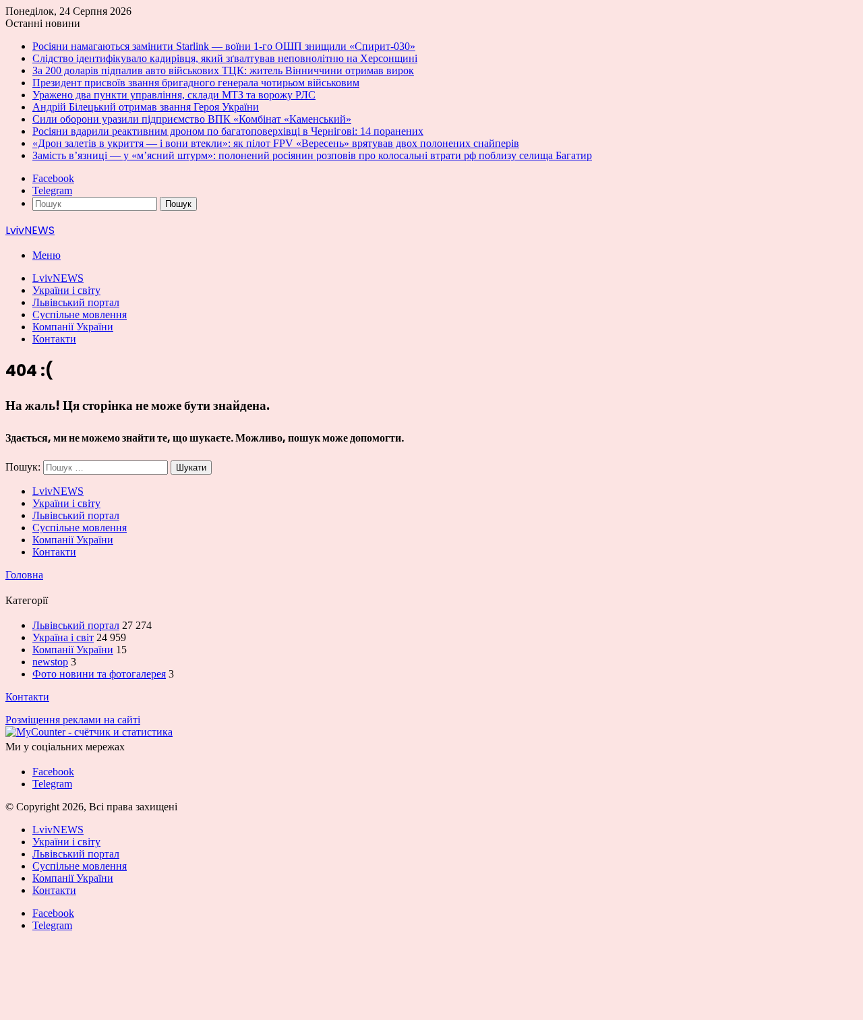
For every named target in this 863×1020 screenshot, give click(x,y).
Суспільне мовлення (79, 314)
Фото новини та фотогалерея (99, 674)
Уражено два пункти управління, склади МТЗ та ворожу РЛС (174, 94)
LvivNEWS (58, 278)
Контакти (54, 338)
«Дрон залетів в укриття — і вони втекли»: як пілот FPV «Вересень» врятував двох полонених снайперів (275, 143)
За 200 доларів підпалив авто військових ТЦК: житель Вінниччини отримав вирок (223, 70)
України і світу (66, 290)
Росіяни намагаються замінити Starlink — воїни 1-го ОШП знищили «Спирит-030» (223, 46)
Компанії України (72, 326)
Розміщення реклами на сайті (72, 719)
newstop (50, 661)
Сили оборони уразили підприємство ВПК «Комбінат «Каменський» (191, 119)
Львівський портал (75, 302)
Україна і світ (63, 637)
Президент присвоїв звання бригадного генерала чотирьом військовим (195, 82)
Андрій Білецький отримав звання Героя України (145, 107)
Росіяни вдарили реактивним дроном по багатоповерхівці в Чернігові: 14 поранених (227, 131)
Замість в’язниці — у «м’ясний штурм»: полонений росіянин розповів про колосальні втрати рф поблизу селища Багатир (312, 155)
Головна (24, 574)
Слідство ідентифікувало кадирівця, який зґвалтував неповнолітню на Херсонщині (224, 58)
